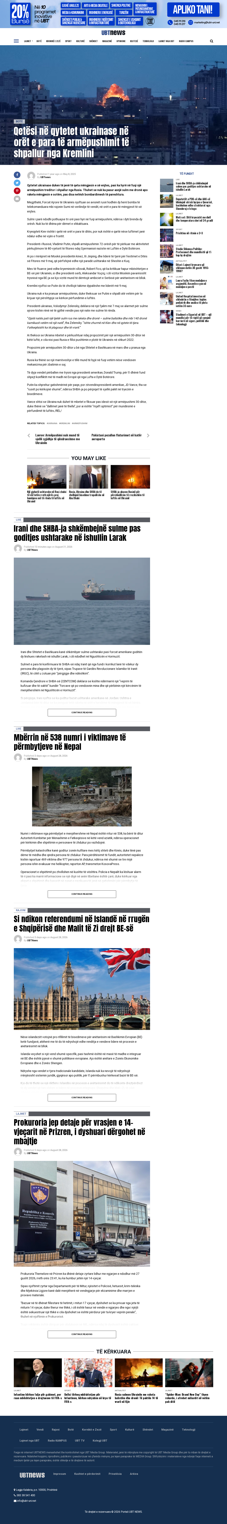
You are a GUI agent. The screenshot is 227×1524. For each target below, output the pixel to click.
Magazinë (107, 41)
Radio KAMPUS (57, 1440)
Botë (39, 41)
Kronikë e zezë (53, 41)
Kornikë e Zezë (92, 1429)
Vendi (40, 1429)
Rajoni (55, 1429)
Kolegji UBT (100, 1440)
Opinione (120, 41)
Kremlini (65, 423)
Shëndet (93, 41)
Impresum (59, 1473)
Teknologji (148, 41)
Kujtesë (134, 41)
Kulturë (80, 41)
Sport (68, 41)
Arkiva (134, 1473)
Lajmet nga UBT (166, 41)
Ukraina (52, 423)
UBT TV (79, 1440)
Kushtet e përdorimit (87, 1473)
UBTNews (32, 550)
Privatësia (115, 1473)
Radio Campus (186, 41)
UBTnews (45, 177)
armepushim (80, 423)
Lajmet (27, 41)
